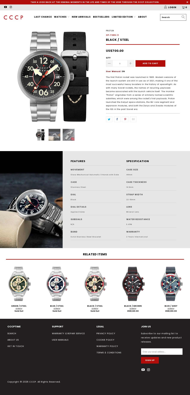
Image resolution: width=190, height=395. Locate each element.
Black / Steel (95, 284)
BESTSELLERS (101, 16)
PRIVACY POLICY (105, 333)
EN (123, 71)
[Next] (98, 76)
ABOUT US (13, 339)
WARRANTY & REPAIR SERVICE (68, 333)
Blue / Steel (57, 284)
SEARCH (11, 333)
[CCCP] (16, 17)
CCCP (32, 381)
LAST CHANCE (43, 16)
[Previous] (12, 76)
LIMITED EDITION (122, 16)
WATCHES (60, 16)
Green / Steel (19, 284)
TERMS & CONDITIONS (109, 352)
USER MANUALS (60, 339)
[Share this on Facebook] (117, 119)
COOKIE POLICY (105, 339)
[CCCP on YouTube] (5, 7)
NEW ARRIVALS (81, 16)
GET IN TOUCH (15, 346)
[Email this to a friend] (133, 119)
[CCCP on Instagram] (10, 7)
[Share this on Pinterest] (125, 119)
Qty (108, 57)
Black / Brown (133, 284)
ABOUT (142, 16)
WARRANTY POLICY (107, 346)
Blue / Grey (171, 284)
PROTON (110, 30)
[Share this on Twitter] (109, 119)
